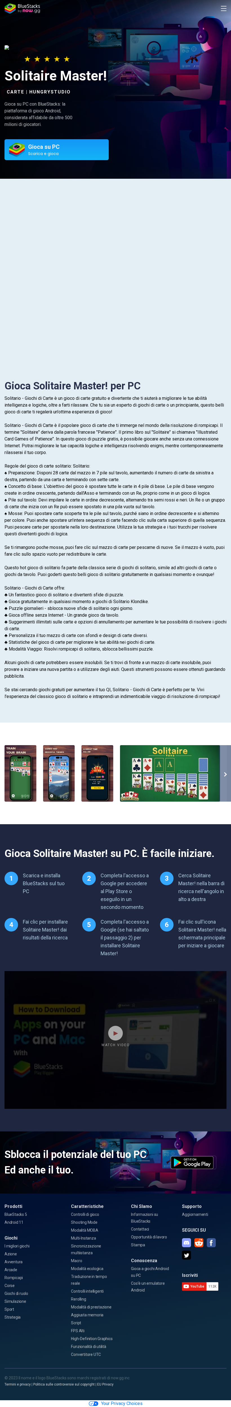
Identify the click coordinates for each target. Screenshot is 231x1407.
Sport (9, 1309)
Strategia (13, 1317)
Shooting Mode (84, 1222)
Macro (76, 1260)
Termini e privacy (18, 1384)
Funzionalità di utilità (88, 1346)
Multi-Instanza (83, 1238)
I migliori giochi (17, 1246)
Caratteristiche (87, 1206)
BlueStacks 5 (16, 1214)
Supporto (192, 1206)
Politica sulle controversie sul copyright (64, 1384)
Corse (10, 1285)
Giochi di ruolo (16, 1293)
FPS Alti (77, 1331)
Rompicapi (14, 1277)
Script (76, 1323)
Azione (11, 1254)
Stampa (138, 1245)
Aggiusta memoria (87, 1315)
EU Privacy (105, 1384)
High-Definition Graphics (91, 1338)
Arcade (11, 1270)
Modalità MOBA (84, 1230)
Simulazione (15, 1301)
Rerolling (78, 1299)
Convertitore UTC (86, 1354)
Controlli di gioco (85, 1214)
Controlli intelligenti (87, 1291)
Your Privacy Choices (122, 1403)
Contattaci (140, 1229)
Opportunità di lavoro (149, 1237)
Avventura (14, 1262)
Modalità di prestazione (91, 1307)
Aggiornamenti (195, 1214)
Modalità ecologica (87, 1268)
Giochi (11, 1238)
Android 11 (14, 1222)
